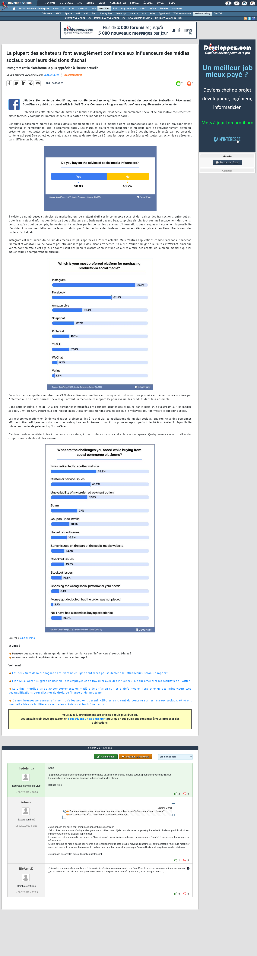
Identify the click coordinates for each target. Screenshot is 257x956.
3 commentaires (73, 75)
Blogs (90, 3)
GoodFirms (27, 638)
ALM (71, 8)
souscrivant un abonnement (87, 719)
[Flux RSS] (245, 18)
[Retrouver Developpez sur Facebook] (253, 18)
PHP (143, 13)
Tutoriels (66, 3)
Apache (68, 13)
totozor (26, 802)
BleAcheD (26, 868)
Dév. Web (104, 8)
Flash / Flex (106, 13)
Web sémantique (182, 13)
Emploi (134, 3)
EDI (115, 8)
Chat (101, 3)
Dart (94, 13)
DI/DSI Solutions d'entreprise (34, 8)
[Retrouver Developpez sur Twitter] (249, 18)
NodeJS (134, 13)
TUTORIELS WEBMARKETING (109, 18)
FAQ (79, 3)
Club (171, 3)
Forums (50, 3)
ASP (78, 13)
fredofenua (26, 768)
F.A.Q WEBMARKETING (140, 18)
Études (148, 3)
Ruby (152, 13)
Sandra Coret (51, 75)
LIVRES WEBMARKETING (168, 18)
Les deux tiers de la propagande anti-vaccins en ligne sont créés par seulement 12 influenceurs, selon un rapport (89, 673)
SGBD (143, 8)
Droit (161, 3)
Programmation (128, 8)
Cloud (56, 8)
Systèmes (177, 8)
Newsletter (117, 3)
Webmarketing (202, 13)
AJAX (58, 13)
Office (153, 8)
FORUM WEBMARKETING (77, 18)
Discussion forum (229, 162)
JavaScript (121, 13)
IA (64, 8)
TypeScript (164, 13)
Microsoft (82, 8)
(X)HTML (218, 13)
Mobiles (164, 8)
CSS (86, 13)
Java (93, 8)
